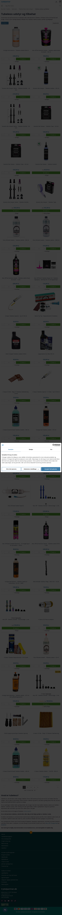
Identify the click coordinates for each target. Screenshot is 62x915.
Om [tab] (51, 449)
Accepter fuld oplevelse (51, 469)
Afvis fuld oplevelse (11, 469)
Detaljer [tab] (31, 449)
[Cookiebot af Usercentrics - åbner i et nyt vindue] (53, 445)
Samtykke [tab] (10, 449)
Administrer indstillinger (30, 469)
